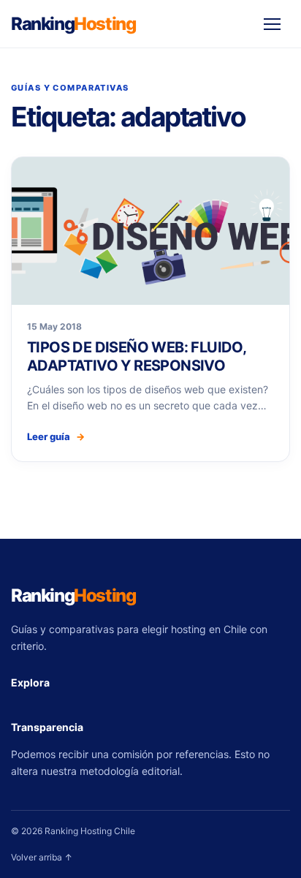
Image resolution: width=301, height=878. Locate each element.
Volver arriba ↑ (41, 857)
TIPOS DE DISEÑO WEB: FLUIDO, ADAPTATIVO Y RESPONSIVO (136, 356)
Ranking (73, 23)
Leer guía (56, 436)
